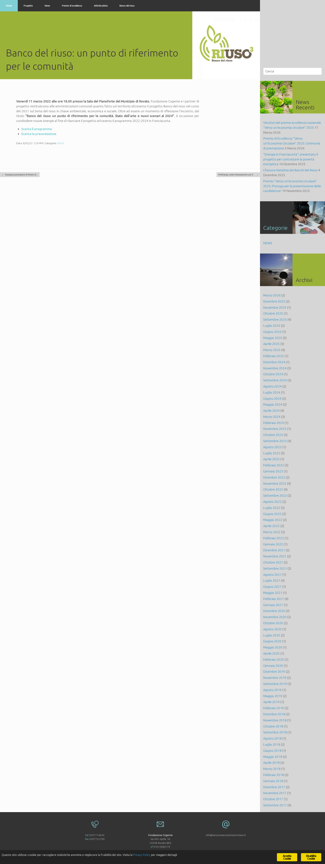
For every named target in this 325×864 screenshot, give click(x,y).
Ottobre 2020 (273, 623)
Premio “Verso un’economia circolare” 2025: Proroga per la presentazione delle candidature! (292, 186)
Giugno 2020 (272, 641)
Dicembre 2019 (274, 671)
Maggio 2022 (272, 520)
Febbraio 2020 (273, 659)
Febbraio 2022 (273, 538)
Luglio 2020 (271, 635)
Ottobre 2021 (273, 562)
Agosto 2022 (272, 501)
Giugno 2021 (272, 586)
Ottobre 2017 (273, 799)
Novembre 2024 (274, 368)
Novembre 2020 (274, 617)
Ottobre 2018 (273, 726)
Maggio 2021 (272, 593)
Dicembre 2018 (274, 714)
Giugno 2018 (272, 750)
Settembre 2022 (275, 495)
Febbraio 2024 (273, 423)
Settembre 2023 (275, 441)
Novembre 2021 (274, 556)
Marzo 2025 (271, 350)
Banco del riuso (127, 5)
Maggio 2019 (272, 696)
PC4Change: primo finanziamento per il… (238, 175)
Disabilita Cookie (311, 857)
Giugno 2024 (272, 398)
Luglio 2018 (271, 744)
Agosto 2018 (272, 738)
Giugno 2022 (272, 514)
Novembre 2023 (274, 429)
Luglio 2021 (271, 580)
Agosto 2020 (272, 629)
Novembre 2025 (274, 307)
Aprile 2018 (271, 762)
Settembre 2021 (275, 568)
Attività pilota (101, 5)
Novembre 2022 (274, 483)
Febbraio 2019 (273, 708)
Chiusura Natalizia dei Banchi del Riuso (290, 170)
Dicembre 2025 (274, 301)
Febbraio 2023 (273, 465)
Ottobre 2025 (273, 313)
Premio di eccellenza (72, 5)
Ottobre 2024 (273, 374)
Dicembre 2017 (274, 787)
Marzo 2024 (271, 417)
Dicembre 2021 (274, 550)
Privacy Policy (141, 854)
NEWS (60, 143)
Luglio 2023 (271, 453)
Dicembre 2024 (274, 362)
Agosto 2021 (272, 574)
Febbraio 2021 (273, 599)
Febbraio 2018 (273, 775)
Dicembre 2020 (274, 611)
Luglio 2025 (271, 325)
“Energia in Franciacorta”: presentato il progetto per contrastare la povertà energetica (290, 159)
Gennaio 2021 (273, 605)
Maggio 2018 (272, 757)
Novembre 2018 (274, 720)
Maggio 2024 (272, 404)
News (47, 5)
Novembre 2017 (274, 793)
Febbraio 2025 (273, 356)
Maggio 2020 (272, 647)
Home (9, 5)
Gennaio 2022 (273, 544)
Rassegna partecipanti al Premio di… (20, 175)
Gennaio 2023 (273, 471)
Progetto (28, 5)
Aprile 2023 (271, 459)
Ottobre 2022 (273, 489)
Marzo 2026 (271, 295)
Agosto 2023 (272, 447)
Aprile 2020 (271, 653)
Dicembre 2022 (274, 477)
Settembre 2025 (275, 319)
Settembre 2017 (275, 805)
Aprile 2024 (271, 410)
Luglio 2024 (271, 392)
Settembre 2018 (275, 732)
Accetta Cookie (287, 857)
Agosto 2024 (272, 386)
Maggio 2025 (272, 338)
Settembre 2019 (275, 684)
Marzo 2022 (271, 532)
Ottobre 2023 (273, 435)
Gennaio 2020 (273, 665)
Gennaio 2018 (273, 781)
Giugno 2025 (272, 332)
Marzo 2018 (271, 769)
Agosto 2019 (272, 690)
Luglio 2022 (271, 508)
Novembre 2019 (274, 677)
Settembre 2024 (275, 380)
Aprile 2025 (271, 344)
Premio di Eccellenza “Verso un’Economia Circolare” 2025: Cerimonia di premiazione (291, 143)
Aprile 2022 (271, 526)
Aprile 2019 (271, 702)
